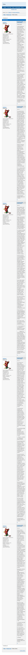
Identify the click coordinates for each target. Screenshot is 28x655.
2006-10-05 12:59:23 (20, 22)
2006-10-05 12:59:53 (20, 107)
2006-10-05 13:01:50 (20, 526)
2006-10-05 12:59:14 (20, 203)
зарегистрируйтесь (16, 12)
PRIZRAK (5, 22)
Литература (8, 14)
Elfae (5, 14)
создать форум (22, 650)
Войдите (9, 12)
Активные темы (14, 9)
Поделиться (19, 21)
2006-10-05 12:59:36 (20, 358)
